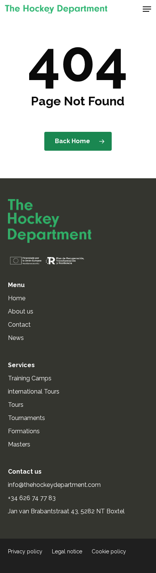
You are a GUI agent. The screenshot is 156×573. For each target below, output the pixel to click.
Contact (19, 324)
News (16, 337)
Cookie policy (109, 551)
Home (16, 298)
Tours (15, 404)
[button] (147, 9)
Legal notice (67, 551)
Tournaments (26, 418)
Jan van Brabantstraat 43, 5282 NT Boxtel (66, 511)
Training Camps (29, 378)
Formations (24, 431)
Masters (19, 444)
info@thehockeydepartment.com (55, 484)
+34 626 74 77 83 (32, 498)
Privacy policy (25, 551)
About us (20, 311)
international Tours (33, 391)
